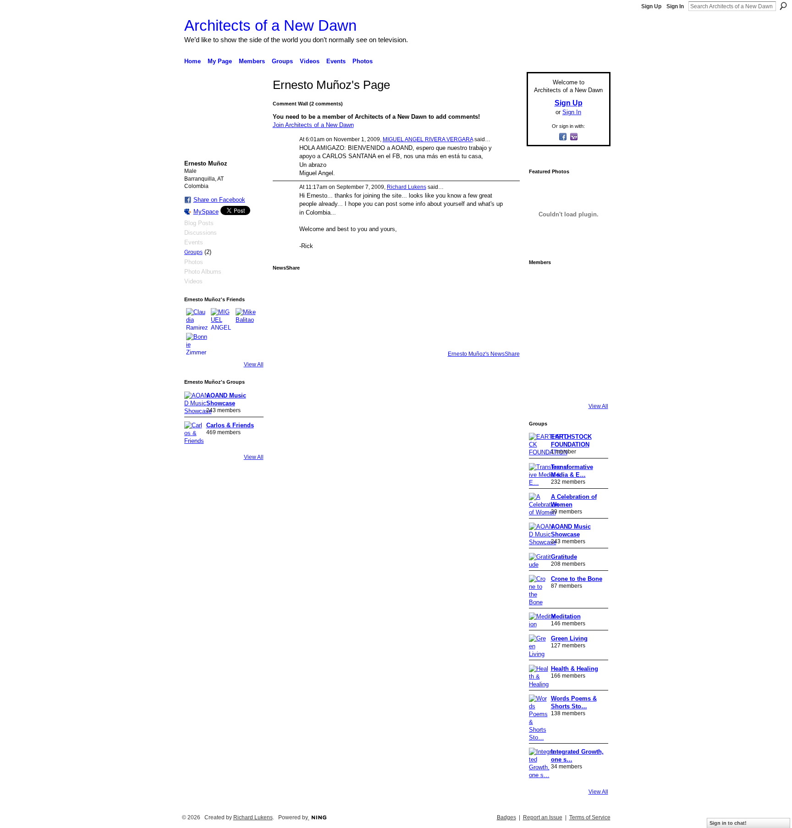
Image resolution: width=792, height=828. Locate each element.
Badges (506, 817)
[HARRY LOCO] (542, 308)
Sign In (675, 6)
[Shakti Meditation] (593, 308)
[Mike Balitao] (247, 319)
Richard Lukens (406, 187)
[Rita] (542, 334)
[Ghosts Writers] (567, 359)
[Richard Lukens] (567, 282)
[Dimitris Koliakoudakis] (593, 385)
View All (254, 364)
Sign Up (651, 6)
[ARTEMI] (542, 282)
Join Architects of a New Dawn (313, 124)
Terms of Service (589, 817)
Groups (193, 252)
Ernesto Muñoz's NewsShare (484, 354)
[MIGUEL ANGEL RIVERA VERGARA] (222, 319)
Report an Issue (542, 817)
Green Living (569, 638)
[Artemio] (567, 385)
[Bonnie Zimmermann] (197, 344)
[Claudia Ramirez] (197, 319)
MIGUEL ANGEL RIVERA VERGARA (428, 139)
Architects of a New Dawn (270, 25)
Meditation (566, 616)
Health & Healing (574, 668)
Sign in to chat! (728, 823)
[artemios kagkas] (567, 308)
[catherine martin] (567, 334)
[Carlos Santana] (593, 359)
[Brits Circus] (593, 334)
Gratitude (564, 556)
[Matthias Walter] (593, 282)
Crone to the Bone (576, 578)
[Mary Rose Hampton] (542, 359)
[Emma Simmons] (542, 385)
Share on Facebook (219, 199)
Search (783, 6)
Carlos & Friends (230, 425)
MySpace (206, 211)
